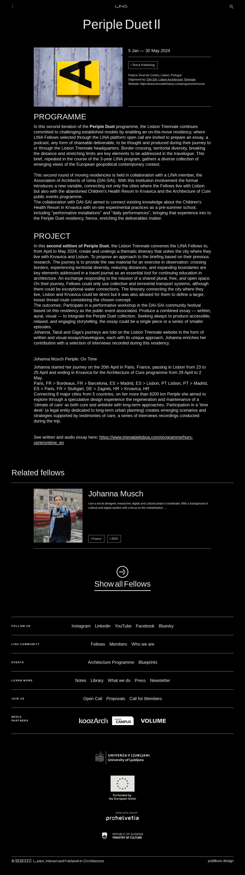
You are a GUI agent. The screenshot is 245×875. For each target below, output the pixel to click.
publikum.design (221, 861)
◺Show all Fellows (122, 577)
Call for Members (145, 698)
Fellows (98, 644)
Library (97, 680)
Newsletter (160, 680)
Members (118, 644)
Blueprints (147, 662)
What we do (119, 680)
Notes (80, 680)
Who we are (142, 644)
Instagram (81, 625)
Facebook (145, 625)
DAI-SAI (152, 79)
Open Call (92, 698)
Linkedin (102, 625)
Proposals (115, 698)
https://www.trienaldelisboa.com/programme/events (172, 83)
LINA (121, 6)
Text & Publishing (143, 65)
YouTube (123, 625)
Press (140, 680)
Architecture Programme (111, 662)
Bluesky (166, 625)
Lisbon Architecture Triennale (177, 79)
